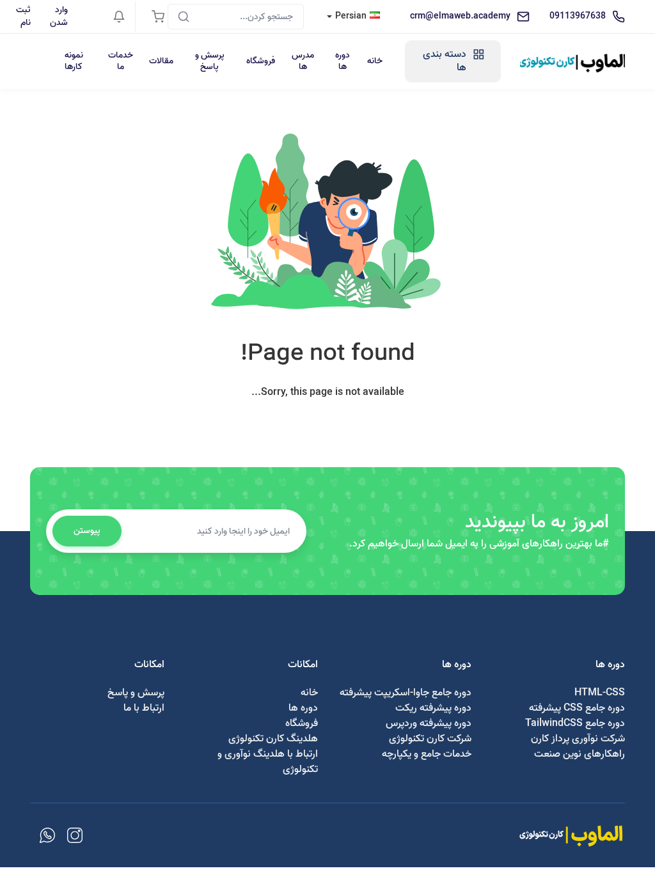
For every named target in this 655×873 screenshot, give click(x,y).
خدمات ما (120, 61)
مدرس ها (303, 61)
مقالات (161, 61)
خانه (375, 61)
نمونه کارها (74, 61)
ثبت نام (23, 16)
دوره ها (342, 61)
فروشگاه (260, 61)
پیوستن (87, 530)
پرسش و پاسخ (210, 61)
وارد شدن (59, 16)
